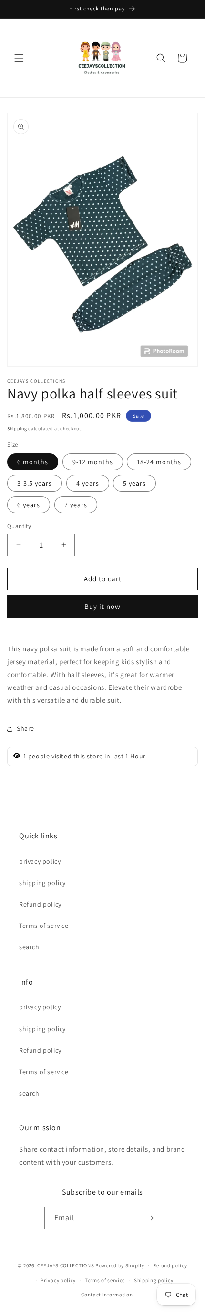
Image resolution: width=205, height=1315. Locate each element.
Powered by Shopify (119, 1265)
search (29, 947)
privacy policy (40, 861)
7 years (75, 504)
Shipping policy (154, 1280)
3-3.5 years (34, 483)
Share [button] (25, 728)
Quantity (19, 526)
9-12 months (92, 462)
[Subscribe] (150, 1218)
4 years (87, 483)
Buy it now (102, 606)
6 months (32, 462)
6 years (28, 504)
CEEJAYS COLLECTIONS (65, 1265)
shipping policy (42, 882)
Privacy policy (58, 1280)
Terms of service (44, 925)
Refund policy (40, 904)
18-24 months (159, 462)
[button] (19, 58)
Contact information (107, 1294)
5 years (134, 483)
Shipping (17, 429)
